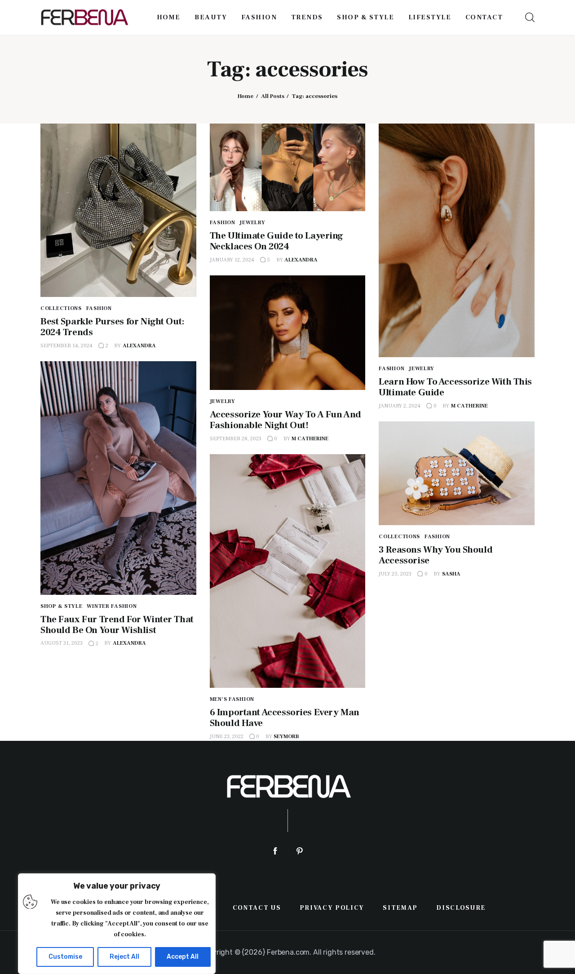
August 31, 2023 (61, 643)
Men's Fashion (232, 699)
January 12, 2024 (232, 260)
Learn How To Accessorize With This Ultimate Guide (455, 387)
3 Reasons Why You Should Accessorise (435, 555)
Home (245, 96)
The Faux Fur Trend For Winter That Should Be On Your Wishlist (117, 624)
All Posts (272, 96)
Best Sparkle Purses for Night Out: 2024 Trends (112, 326)
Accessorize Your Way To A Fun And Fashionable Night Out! (285, 419)
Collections (61, 308)
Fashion (99, 308)
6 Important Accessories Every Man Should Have (284, 717)
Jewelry (252, 222)
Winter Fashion (112, 606)
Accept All (183, 957)
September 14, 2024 (66, 345)
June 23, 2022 (226, 736)
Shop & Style (61, 606)
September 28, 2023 (235, 438)
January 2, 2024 (399, 406)
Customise (65, 957)
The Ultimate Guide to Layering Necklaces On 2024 (276, 241)
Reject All (124, 957)
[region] (117, 923)
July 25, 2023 (395, 574)
